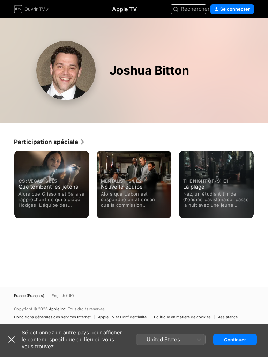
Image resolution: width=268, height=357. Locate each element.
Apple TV (124, 9)
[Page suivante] (261, 183)
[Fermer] (11, 339)
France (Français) (29, 296)
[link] (49, 142)
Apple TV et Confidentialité (122, 317)
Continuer (235, 339)
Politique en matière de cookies (182, 317)
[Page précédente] (7, 183)
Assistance (228, 317)
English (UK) (63, 296)
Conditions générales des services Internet (52, 317)
